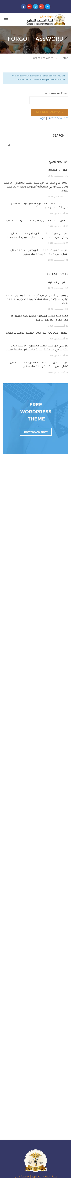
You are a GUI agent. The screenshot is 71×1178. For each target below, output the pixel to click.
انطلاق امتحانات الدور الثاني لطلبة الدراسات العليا (37, 220)
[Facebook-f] (23, 6)
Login (42, 118)
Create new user (58, 118)
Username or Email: (55, 93)
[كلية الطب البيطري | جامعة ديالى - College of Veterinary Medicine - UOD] (45, 19)
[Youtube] (29, 6)
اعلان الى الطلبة (58, 170)
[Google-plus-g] (41, 6)
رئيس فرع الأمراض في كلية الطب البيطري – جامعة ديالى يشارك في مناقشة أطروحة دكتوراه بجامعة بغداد (36, 187)
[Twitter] (47, 6)
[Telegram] (35, 6)
